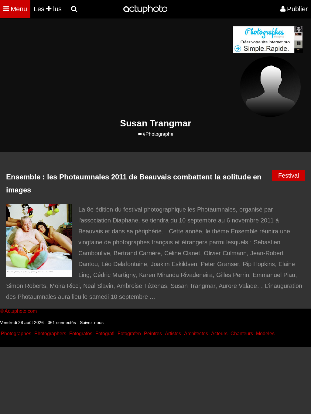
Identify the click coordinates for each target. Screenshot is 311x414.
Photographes (16, 333)
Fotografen (129, 333)
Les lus (48, 9)
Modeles (265, 333)
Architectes (196, 333)
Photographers (50, 333)
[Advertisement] (118, 68)
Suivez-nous (92, 322)
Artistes (173, 333)
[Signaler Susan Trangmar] (140, 134)
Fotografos (80, 333)
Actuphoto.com (21, 311)
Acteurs (219, 333)
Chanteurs (242, 333)
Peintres (153, 333)
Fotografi (104, 333)
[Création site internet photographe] (267, 51)
